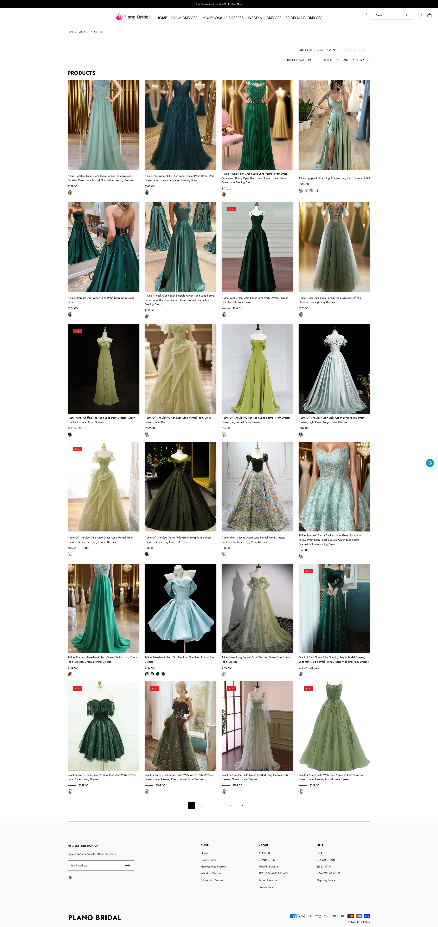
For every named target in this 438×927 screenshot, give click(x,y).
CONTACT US (267, 860)
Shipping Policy (326, 880)
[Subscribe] (127, 865)
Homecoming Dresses (213, 867)
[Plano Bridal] (133, 17)
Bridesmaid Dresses (212, 880)
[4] (356, 50)
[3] (350, 50)
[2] (345, 50)
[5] (363, 50)
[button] (429, 15)
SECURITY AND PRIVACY (273, 873)
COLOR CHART (326, 860)
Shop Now (236, 4)
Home (204, 853)
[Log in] (366, 15)
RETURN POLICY (268, 867)
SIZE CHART (324, 867)
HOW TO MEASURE (328, 873)
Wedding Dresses (211, 873)
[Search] (407, 15)
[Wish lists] (419, 15)
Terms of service (268, 880)
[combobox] (391, 15)
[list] (341, 50)
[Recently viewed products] (430, 463)
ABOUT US (265, 853)
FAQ (319, 853)
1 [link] (191, 805)
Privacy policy (267, 887)
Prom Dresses (208, 860)
